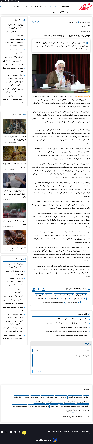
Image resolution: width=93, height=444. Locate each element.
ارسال (39, 371)
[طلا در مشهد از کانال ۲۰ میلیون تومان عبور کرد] (14, 153)
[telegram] (33, 289)
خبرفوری (86, 397)
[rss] (18, 1)
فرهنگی (26, 6)
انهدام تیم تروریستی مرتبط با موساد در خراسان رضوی (71, 335)
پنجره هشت (54, 406)
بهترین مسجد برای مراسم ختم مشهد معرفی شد (74, 417)
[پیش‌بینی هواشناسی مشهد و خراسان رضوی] (14, 210)
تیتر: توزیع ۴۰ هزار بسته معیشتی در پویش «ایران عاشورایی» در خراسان (66, 331)
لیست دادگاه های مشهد (81, 411)
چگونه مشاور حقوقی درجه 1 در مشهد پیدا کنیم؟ (74, 406)
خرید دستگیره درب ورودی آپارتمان (38, 406)
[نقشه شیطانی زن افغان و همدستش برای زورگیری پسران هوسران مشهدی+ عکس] (14, 180)
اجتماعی (35, 6)
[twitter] (43, 289)
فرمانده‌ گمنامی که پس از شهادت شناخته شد (74, 327)
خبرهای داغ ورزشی (60, 397)
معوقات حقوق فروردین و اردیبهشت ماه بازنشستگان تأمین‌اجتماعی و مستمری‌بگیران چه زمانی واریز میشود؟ (13, 80)
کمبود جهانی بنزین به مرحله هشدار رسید (13, 69)
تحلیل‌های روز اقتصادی (75, 397)
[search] (1, 7)
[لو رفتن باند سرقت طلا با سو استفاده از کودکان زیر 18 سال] (14, 126)
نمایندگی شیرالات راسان (20, 406)
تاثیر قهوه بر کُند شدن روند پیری (13, 57)
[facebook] (38, 288)
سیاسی (54, 6)
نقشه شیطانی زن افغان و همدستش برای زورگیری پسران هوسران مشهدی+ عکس (14, 42)
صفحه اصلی (64, 6)
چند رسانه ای (64, 12)
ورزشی (17, 6)
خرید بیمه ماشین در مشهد (54, 402)
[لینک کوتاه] (38, 22)
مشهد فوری (51, 431)
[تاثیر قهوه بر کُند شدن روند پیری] (14, 237)
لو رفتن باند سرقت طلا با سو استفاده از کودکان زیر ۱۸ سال (15, 26)
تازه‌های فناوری (35, 397)
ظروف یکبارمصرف (39, 402)
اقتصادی (45, 6)
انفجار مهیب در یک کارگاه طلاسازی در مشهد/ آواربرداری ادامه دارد (13, 62)
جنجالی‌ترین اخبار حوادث (21, 397)
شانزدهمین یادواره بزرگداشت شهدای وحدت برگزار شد (71, 319)
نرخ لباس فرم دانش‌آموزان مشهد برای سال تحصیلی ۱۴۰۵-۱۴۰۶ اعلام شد (13, 99)
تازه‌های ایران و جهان (47, 397)
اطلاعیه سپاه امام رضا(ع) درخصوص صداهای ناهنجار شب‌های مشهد (67, 323)
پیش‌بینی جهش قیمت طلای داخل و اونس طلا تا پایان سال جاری (13, 90)
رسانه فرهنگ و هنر (69, 402)
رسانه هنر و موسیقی (83, 402)
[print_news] (33, 22)
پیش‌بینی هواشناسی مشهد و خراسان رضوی (14, 51)
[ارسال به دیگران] (35, 22)
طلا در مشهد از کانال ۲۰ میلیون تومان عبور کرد (14, 33)
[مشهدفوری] (85, 6)
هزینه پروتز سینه (67, 411)
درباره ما (53, 12)
